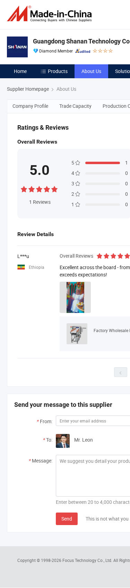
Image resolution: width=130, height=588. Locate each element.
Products (58, 71)
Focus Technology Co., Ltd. (87, 560)
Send (66, 518)
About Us (91, 71)
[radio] (24, 188)
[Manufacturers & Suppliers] (50, 14)
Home (20, 71)
